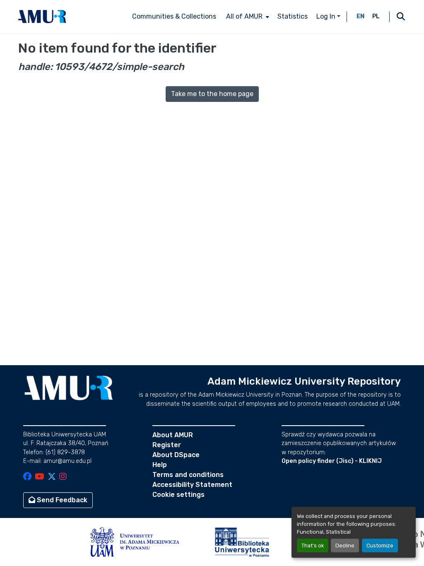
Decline (344, 545)
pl (376, 16)
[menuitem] (246, 16)
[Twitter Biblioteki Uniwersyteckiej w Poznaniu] (52, 477)
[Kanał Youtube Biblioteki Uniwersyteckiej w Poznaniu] (39, 477)
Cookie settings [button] (178, 495)
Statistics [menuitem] (292, 16)
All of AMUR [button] (244, 16)
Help (159, 465)
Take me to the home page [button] (212, 94)
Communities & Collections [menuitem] (174, 16)
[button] (42, 16)
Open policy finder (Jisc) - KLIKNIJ (332, 461)
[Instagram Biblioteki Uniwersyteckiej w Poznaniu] (63, 477)
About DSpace (176, 455)
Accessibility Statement (192, 485)
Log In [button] (326, 16)
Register (166, 445)
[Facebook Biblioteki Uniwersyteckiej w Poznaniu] (27, 477)
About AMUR (172, 435)
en (361, 16)
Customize (379, 545)
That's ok (312, 545)
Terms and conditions (188, 475)
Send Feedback (61, 500)
